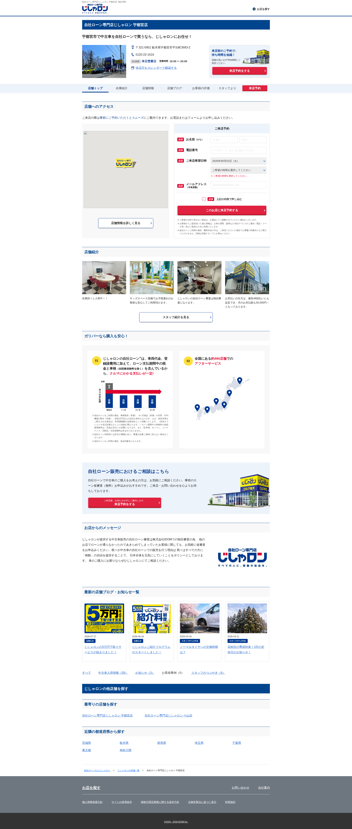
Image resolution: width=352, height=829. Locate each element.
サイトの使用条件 (121, 802)
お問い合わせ (240, 787)
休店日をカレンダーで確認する (156, 67)
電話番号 (192, 150)
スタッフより (227, 88)
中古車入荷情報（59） (113, 672)
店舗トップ (95, 88)
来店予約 (255, 88)
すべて (86, 672)
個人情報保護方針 (92, 802)
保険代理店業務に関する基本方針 (160, 802)
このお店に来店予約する (222, 210)
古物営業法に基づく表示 (202, 802)
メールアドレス (196, 186)
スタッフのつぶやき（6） (208, 672)
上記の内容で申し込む (225, 199)
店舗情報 (148, 88)
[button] (126, 164)
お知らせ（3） (145, 672)
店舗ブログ (174, 88)
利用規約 (230, 802)
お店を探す (91, 788)
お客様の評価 (201, 88)
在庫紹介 (122, 88)
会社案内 (264, 787)
